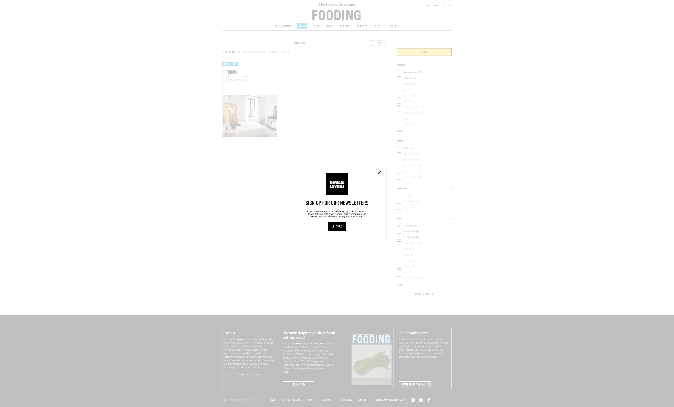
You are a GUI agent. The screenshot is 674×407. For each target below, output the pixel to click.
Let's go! (337, 226)
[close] (379, 172)
